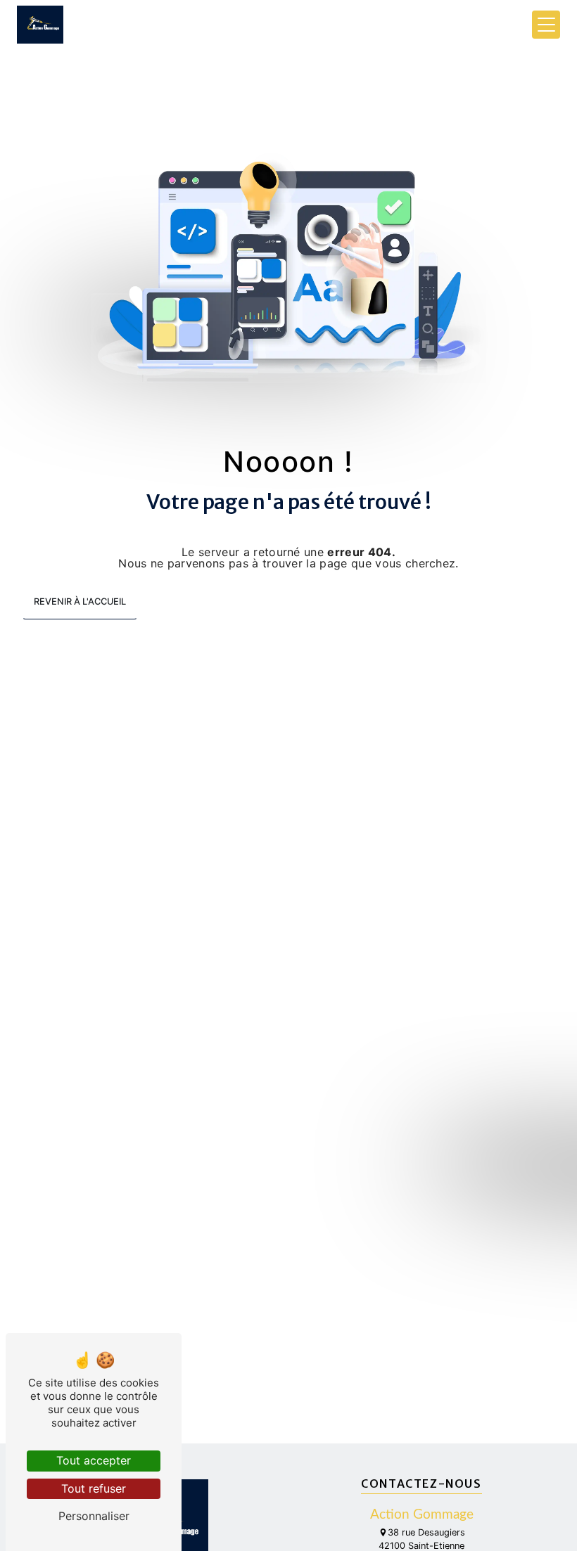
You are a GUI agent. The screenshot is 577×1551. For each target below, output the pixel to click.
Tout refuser (93, 1488)
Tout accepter (93, 1460)
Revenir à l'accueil (80, 601)
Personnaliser (93, 1516)
